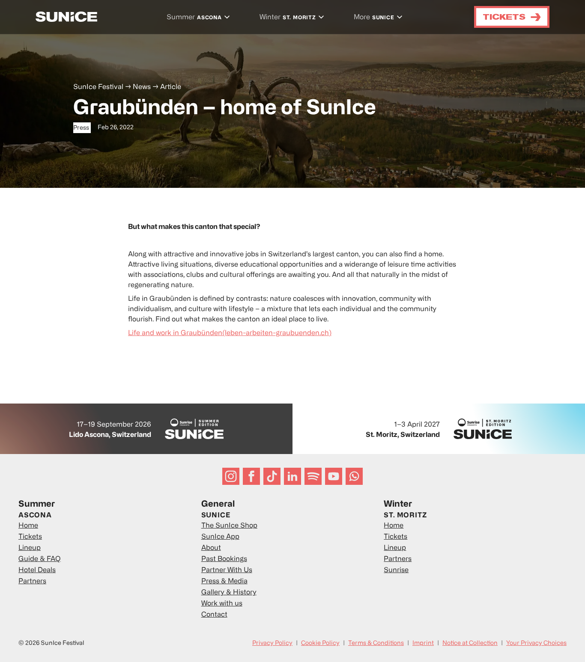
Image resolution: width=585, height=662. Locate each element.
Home (28, 525)
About (211, 548)
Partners (32, 581)
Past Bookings (224, 559)
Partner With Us (226, 570)
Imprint (423, 643)
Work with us (221, 603)
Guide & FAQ (39, 559)
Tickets (30, 537)
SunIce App (220, 537)
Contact (214, 615)
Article (170, 87)
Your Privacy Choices (536, 643)
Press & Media (224, 581)
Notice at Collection (470, 643)
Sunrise (396, 570)
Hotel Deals (37, 570)
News (142, 87)
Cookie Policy (320, 643)
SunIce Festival (98, 87)
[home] (66, 17)
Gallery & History (229, 592)
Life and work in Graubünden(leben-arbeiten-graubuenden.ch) (229, 333)
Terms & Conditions (376, 643)
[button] (199, 18)
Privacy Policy (272, 643)
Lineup (29, 548)
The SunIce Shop (229, 525)
